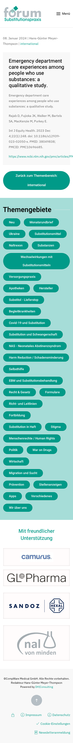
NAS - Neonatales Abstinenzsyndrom (35, 346)
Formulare (52, 392)
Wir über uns (18, 507)
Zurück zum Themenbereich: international (36, 180)
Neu (12, 222)
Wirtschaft (16, 461)
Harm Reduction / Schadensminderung (36, 357)
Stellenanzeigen (50, 484)
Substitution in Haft (22, 427)
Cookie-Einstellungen (55, 724)
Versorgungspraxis (22, 276)
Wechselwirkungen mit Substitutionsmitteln (36, 261)
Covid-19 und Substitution (27, 323)
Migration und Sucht (23, 473)
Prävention (16, 484)
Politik (13, 450)
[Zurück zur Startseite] (22, 13)
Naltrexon (16, 245)
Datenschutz (61, 715)
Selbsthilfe (16, 369)
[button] (63, 13)
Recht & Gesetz (19, 392)
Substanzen (46, 245)
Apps (12, 496)
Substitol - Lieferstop (23, 300)
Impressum (34, 715)
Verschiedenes (41, 496)
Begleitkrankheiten (22, 311)
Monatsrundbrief (41, 222)
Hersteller (46, 288)
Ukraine (14, 234)
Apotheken (16, 288)
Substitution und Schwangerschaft (33, 334)
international (29, 44)
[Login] (13, 715)
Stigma (56, 427)
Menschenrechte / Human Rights (32, 438)
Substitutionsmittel (48, 234)
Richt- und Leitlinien (23, 403)
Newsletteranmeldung (54, 732)
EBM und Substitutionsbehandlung (33, 380)
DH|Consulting (44, 687)
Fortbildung (17, 415)
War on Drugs (42, 450)
